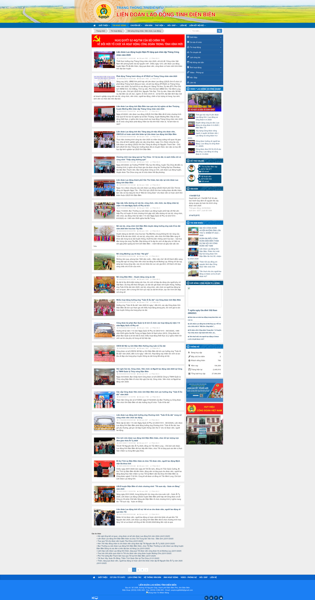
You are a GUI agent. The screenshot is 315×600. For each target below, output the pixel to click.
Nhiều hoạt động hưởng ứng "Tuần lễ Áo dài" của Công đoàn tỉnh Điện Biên (148, 300)
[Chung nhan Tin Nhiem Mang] (157, 592)
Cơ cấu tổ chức (196, 42)
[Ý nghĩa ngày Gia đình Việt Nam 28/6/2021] (205, 297)
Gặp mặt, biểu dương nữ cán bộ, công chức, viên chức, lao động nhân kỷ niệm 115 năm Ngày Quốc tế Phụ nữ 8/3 (147, 204)
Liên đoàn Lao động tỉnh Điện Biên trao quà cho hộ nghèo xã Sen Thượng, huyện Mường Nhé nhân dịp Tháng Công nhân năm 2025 (148, 107)
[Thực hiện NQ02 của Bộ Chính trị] (138, 40)
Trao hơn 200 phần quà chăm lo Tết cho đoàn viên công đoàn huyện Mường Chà (135, 553)
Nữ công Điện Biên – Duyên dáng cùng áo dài (135, 277)
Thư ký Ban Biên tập (209, 166)
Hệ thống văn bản (197, 62)
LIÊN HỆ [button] (183, 25)
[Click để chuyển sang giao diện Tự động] (93, 598)
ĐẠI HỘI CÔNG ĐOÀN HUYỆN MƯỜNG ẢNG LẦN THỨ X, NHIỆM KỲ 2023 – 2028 (210, 231)
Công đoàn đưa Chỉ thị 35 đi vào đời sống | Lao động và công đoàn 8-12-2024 (208, 151)
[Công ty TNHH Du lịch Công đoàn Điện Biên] (204, 429)
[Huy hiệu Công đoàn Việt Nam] (204, 408)
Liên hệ (193, 82)
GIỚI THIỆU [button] (104, 25)
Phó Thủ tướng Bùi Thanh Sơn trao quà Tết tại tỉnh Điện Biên (127, 555)
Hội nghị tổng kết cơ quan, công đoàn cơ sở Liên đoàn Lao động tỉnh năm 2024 (134, 536)
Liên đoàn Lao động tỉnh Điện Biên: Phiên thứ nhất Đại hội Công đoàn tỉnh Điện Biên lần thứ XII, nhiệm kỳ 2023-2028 (204, 254)
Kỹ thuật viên (206, 176)
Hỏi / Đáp (193, 77)
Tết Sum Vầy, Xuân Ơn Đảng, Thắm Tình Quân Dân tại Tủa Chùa (128, 558)
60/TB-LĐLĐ (194, 201)
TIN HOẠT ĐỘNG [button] (119, 25)
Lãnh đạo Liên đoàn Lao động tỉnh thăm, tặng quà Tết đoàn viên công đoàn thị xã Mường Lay (139, 551)
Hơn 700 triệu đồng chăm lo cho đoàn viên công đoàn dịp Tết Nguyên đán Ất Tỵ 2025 (136, 543)
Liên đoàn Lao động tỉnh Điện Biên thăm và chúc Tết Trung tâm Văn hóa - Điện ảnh (135, 538)
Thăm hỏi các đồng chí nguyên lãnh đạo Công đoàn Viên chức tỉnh (208, 264)
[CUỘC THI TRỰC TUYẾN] (204, 390)
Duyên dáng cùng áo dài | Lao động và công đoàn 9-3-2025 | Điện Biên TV (207, 125)
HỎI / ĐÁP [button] (171, 25)
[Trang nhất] (94, 25)
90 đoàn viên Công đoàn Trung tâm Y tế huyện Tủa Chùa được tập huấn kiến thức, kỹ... (204, 331)
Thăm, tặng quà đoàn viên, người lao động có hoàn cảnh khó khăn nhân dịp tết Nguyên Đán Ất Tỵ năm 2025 (139, 561)
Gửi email (205, 171)
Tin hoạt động (195, 47)
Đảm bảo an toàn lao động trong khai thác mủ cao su (204, 318)
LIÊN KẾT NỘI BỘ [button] (196, 25)
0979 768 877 (206, 169)
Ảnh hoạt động (195, 67)
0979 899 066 (206, 179)
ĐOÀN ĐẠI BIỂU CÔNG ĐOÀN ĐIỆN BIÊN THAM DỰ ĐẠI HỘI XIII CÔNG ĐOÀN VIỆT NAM (209, 242)
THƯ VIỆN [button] (159, 25)
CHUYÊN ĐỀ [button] (135, 25)
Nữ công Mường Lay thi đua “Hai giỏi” (132, 253)
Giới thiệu (193, 37)
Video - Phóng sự (197, 72)
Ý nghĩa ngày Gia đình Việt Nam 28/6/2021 (202, 311)
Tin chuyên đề (195, 52)
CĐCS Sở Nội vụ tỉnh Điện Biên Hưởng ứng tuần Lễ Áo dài (140, 346)
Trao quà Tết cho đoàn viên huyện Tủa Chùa (120, 541)
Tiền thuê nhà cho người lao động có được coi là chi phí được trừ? (210, 273)
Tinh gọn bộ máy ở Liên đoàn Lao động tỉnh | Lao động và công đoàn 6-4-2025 (207, 117)
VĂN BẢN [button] (148, 25)
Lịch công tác (195, 57)
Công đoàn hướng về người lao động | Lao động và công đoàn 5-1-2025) (208, 143)
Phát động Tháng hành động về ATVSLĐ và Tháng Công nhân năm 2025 (146, 76)
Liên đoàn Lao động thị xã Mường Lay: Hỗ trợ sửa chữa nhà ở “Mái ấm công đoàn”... (204, 325)
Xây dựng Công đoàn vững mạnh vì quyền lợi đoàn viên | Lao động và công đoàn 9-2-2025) (203, 134)
